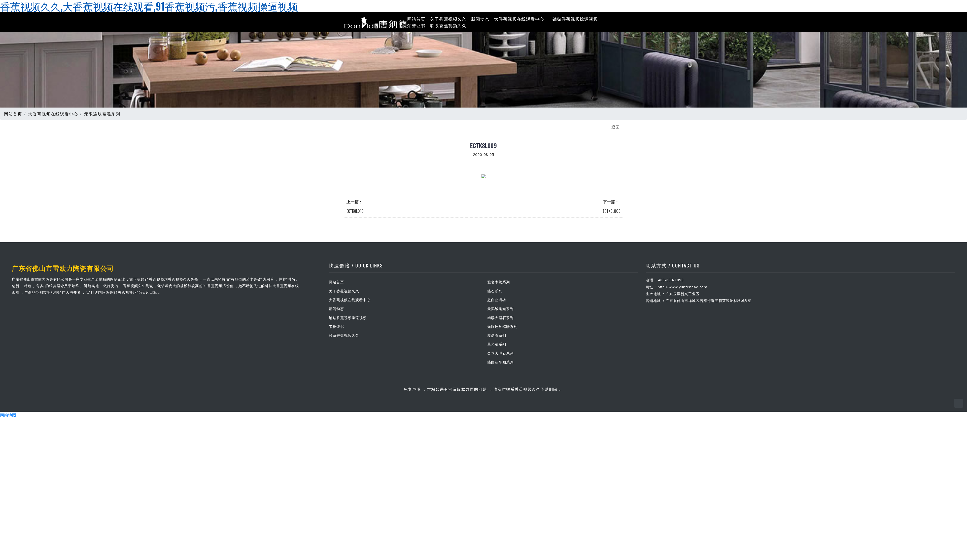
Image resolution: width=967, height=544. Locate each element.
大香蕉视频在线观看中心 (519, 19)
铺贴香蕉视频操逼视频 (575, 19)
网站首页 (416, 19)
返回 (615, 127)
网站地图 (8, 415)
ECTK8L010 (355, 211)
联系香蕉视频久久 (448, 25)
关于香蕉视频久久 (448, 19)
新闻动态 (480, 19)
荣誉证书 (416, 25)
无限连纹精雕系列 (102, 114)
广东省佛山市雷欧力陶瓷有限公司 (63, 268)
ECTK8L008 (611, 211)
